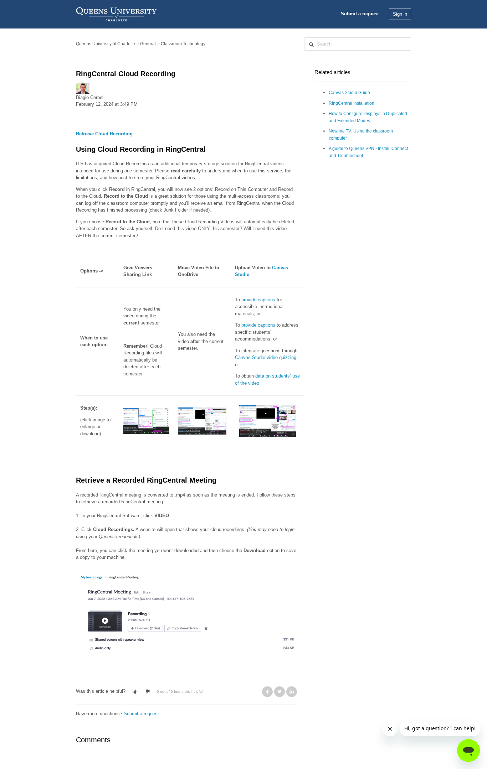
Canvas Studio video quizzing (265, 357)
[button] (134, 691)
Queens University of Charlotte (105, 43)
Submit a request (360, 13)
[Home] (116, 13)
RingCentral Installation (351, 103)
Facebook (267, 691)
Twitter (279, 691)
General (148, 43)
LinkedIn (291, 691)
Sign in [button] (400, 14)
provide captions (258, 299)
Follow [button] (86, 113)
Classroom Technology (183, 43)
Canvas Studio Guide (349, 92)
